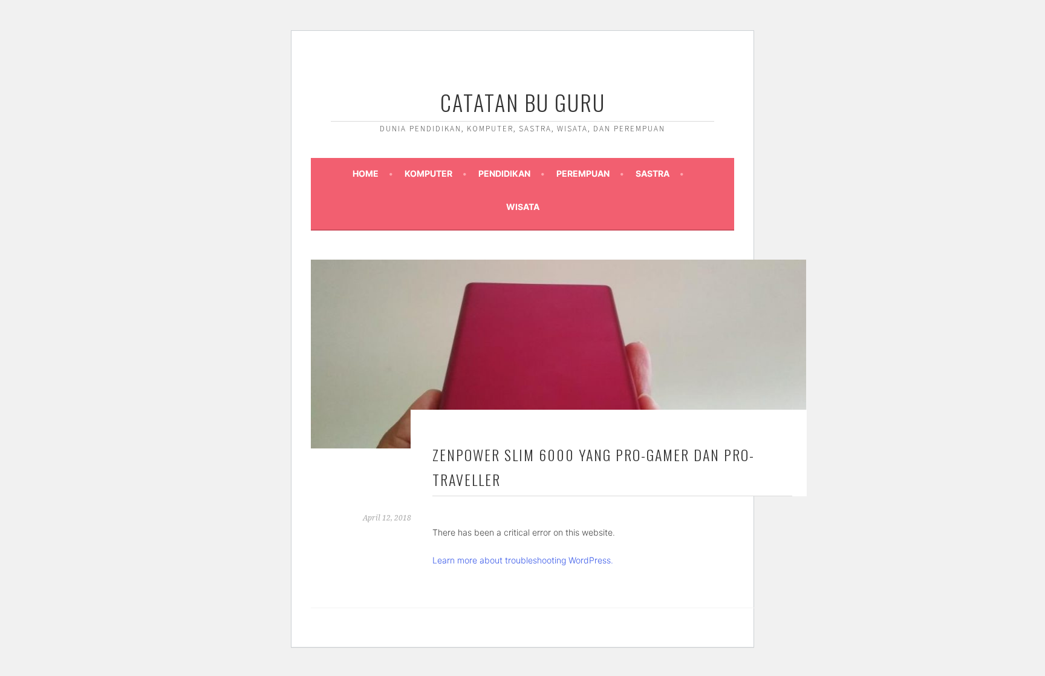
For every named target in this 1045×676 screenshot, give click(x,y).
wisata (522, 207)
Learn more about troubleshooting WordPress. (522, 560)
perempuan (583, 173)
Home (366, 173)
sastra (652, 173)
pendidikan (504, 173)
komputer (428, 173)
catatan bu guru (522, 102)
